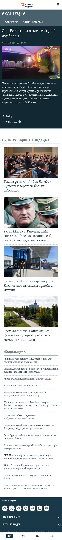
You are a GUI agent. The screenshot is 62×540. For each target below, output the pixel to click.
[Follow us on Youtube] (19, 508)
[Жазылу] (46, 508)
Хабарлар (11, 22)
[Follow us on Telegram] (32, 508)
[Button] (7, 117)
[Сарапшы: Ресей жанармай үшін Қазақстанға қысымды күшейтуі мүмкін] (31, 261)
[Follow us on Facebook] (5, 508)
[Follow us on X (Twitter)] (11, 508)
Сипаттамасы (33, 22)
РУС (23, 536)
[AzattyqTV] (37, 536)
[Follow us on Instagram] (25, 508)
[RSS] (39, 508)
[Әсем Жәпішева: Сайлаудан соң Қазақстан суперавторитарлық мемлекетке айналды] (31, 311)
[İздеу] (51, 536)
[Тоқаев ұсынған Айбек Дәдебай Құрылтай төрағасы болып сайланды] (31, 162)
